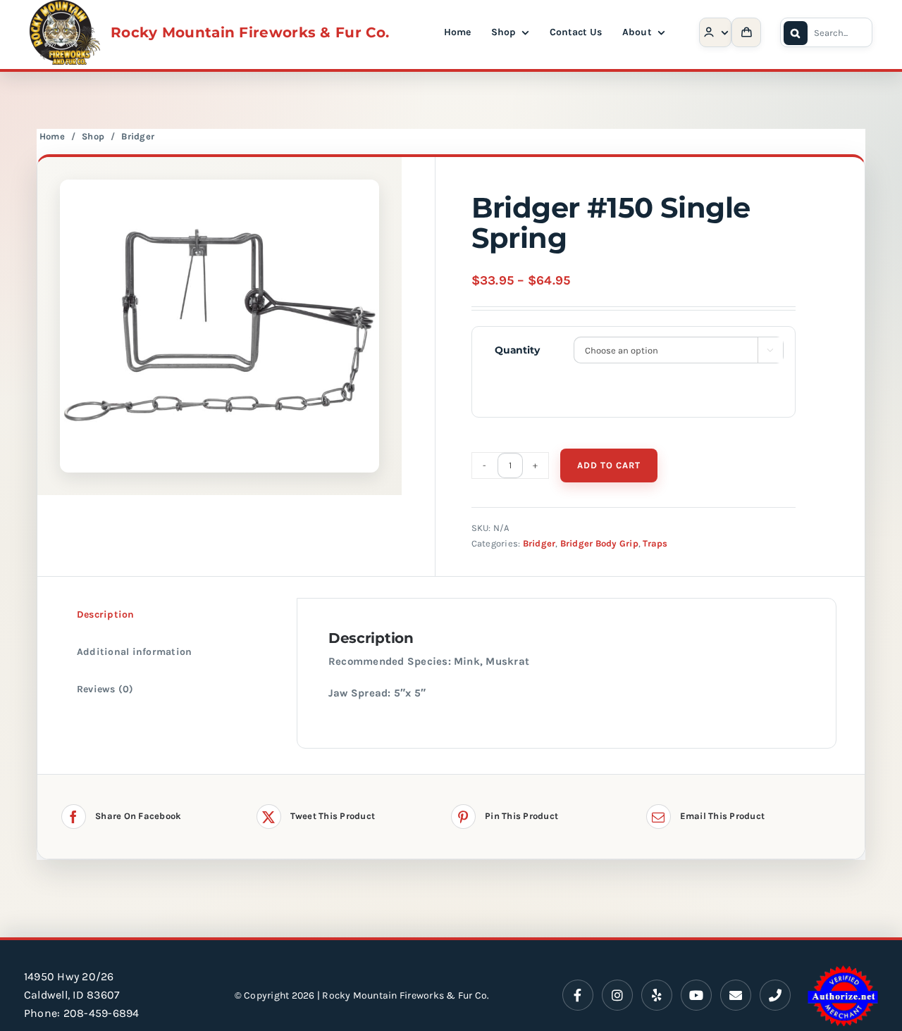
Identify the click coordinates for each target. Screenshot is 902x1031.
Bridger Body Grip (599, 543)
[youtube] (696, 995)
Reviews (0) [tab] (105, 689)
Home (52, 136)
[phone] (775, 995)
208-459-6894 (101, 1013)
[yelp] (656, 995)
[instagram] (617, 995)
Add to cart (609, 465)
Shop (93, 136)
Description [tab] (106, 614)
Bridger (137, 136)
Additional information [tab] (134, 652)
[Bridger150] (219, 326)
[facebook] (577, 995)
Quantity (517, 350)
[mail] (735, 995)
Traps (655, 543)
